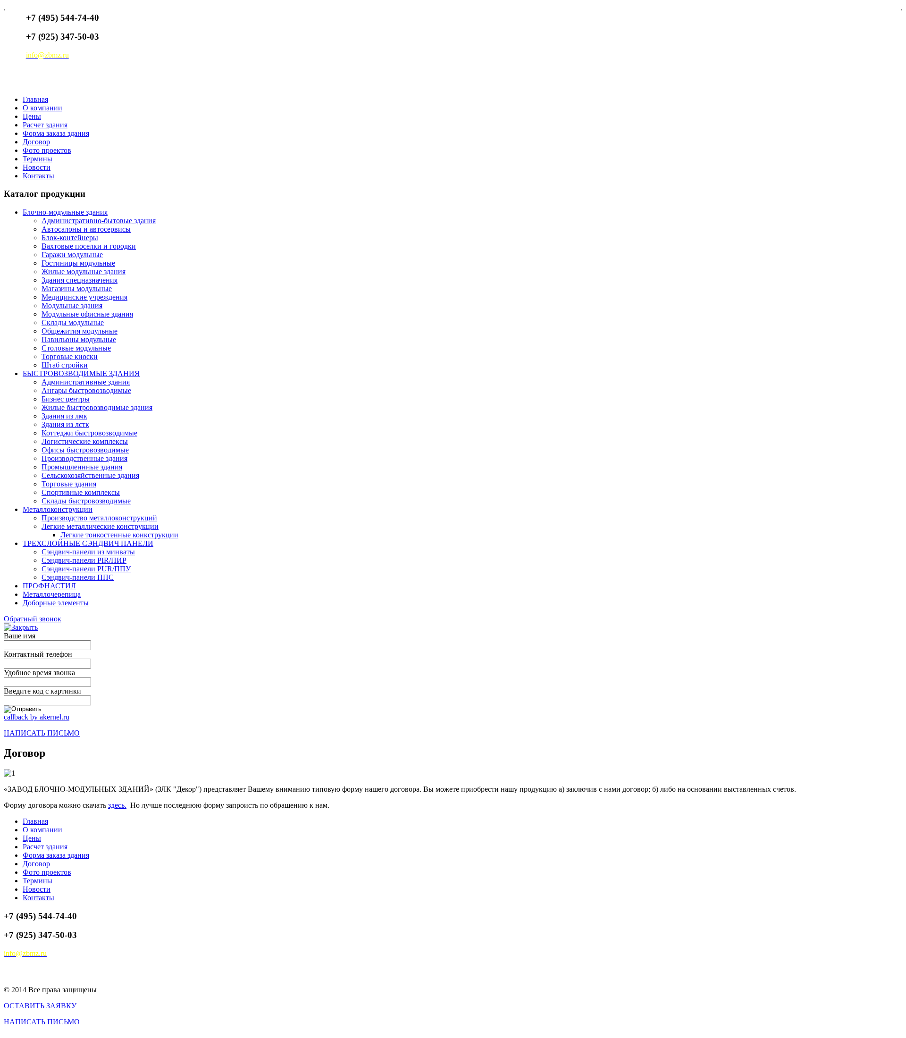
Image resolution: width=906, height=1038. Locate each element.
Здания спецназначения (79, 280)
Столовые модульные (76, 348)
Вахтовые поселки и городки (89, 246)
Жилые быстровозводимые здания (97, 407)
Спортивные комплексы (81, 492)
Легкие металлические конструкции (100, 526)
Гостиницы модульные (78, 263)
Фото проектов (47, 150)
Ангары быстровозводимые (86, 390)
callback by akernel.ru (36, 717)
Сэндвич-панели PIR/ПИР (84, 560)
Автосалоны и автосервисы (86, 229)
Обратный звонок (32, 619)
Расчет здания (45, 125)
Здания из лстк (65, 424)
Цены (32, 116)
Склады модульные (73, 322)
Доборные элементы (56, 603)
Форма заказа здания (56, 133)
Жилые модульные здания (84, 272)
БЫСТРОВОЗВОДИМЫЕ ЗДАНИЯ (81, 373)
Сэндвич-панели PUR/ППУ (86, 569)
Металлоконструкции (57, 509)
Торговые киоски (70, 356)
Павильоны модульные (79, 339)
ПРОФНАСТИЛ (49, 586)
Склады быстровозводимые (86, 501)
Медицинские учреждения (84, 297)
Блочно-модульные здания (65, 212)
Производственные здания (84, 458)
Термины (37, 159)
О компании (42, 108)
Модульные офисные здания (87, 314)
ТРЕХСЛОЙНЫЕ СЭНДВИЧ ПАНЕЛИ (88, 543)
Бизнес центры (66, 399)
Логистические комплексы (85, 441)
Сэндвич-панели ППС (78, 577)
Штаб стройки (65, 365)
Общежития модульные (79, 331)
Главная (35, 99)
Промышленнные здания (82, 467)
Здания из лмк (64, 416)
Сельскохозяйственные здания (90, 475)
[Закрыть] (21, 627)
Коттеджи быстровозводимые (89, 433)
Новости (36, 167)
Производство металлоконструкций (99, 518)
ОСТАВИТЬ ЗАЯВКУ (40, 1006)
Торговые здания (69, 484)
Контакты (38, 176)
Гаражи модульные (72, 255)
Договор (36, 142)
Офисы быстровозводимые (85, 450)
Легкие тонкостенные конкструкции (119, 535)
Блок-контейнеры (70, 238)
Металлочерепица (52, 594)
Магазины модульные (77, 289)
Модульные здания (72, 305)
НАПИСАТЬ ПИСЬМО (42, 733)
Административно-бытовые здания (99, 221)
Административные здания (86, 382)
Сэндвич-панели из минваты (88, 552)
